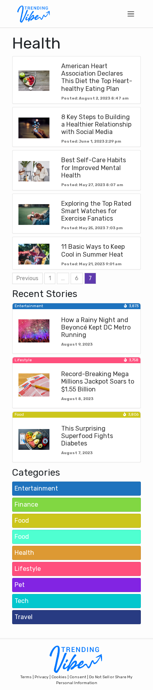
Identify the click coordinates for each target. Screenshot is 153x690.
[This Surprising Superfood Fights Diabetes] (33, 439)
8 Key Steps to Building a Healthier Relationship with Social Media (96, 124)
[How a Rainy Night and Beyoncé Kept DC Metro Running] (33, 330)
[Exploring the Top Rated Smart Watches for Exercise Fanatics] (33, 214)
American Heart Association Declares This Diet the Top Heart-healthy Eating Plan (96, 77)
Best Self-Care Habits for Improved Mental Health (93, 167)
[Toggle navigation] (130, 13)
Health (24, 552)
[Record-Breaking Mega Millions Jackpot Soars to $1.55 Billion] (33, 384)
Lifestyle (28, 568)
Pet (20, 585)
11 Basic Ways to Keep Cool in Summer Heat (93, 250)
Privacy (42, 677)
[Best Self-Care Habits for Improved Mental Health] (33, 170)
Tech (22, 601)
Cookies (59, 677)
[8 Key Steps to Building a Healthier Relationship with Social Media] (33, 127)
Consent (77, 677)
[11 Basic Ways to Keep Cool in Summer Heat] (33, 253)
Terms (26, 677)
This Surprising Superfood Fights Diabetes (87, 436)
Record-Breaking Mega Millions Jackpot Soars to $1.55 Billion (97, 381)
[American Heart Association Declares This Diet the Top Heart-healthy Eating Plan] (33, 80)
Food (22, 520)
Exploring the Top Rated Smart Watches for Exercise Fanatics (96, 211)
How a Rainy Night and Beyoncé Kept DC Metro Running (96, 327)
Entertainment (36, 488)
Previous (27, 278)
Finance (26, 504)
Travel (24, 617)
